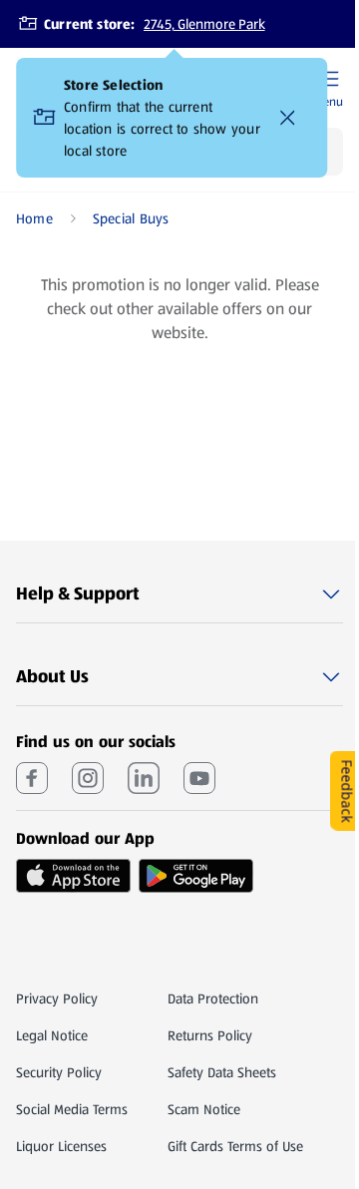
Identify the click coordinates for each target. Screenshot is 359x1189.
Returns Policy (210, 1035)
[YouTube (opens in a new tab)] (199, 778)
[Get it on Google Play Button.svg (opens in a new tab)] (196, 876)
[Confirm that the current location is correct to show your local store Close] (287, 118)
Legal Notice (52, 1035)
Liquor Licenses (61, 1146)
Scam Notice (204, 1109)
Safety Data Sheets (222, 1072)
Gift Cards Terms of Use (235, 1146)
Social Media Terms (72, 1109)
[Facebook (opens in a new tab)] (32, 778)
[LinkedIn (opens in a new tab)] (144, 778)
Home (34, 218)
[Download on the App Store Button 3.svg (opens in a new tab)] (73, 876)
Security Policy (59, 1072)
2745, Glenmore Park (204, 24)
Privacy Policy (57, 998)
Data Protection (213, 998)
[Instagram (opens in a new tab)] (88, 778)
